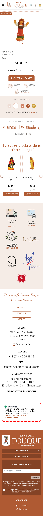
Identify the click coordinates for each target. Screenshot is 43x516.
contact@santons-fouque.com (21, 366)
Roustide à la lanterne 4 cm (11, 178)
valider (35, 478)
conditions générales (26, 489)
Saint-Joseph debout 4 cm (32, 178)
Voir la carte (23, 344)
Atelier (21, 319)
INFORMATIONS (21, 450)
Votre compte (21, 456)
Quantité (12, 70)
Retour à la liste (6, 13)
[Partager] (26, 134)
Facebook (23, 506)
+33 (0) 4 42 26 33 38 (21, 356)
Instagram (23, 509)
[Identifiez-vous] (36, 5)
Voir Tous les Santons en (20, 112)
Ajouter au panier (21, 78)
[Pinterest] (30, 134)
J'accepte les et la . (23, 490)
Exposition (21, 307)
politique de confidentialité (22, 492)
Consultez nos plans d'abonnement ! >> (15, 416)
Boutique (21, 313)
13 (33, 106)
